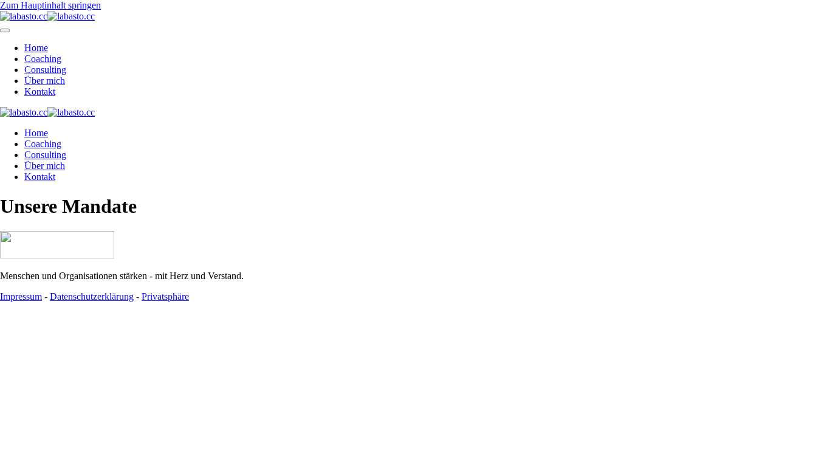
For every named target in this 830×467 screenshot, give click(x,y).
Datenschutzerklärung (92, 296)
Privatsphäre (165, 296)
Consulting (45, 69)
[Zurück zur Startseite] (47, 16)
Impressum (21, 296)
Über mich (44, 80)
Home (36, 48)
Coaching (42, 59)
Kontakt (39, 91)
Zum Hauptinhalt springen (50, 5)
